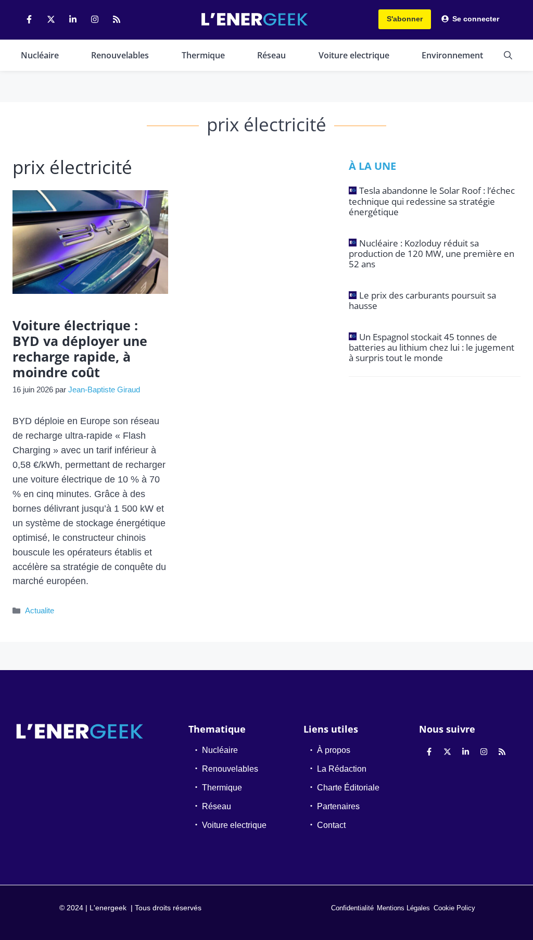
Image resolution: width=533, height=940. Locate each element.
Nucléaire (40, 55)
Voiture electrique (354, 55)
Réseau (271, 55)
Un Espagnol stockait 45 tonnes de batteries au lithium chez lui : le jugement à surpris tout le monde (431, 347)
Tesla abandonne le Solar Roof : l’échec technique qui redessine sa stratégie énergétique (432, 201)
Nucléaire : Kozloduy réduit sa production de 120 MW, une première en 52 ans (431, 253)
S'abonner (405, 19)
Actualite (39, 610)
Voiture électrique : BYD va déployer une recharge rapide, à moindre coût (79, 348)
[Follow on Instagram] (94, 19)
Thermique (203, 55)
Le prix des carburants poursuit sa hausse (422, 300)
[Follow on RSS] (116, 19)
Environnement (452, 55)
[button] (508, 55)
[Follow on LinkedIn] (73, 19)
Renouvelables (120, 55)
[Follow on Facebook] (29, 19)
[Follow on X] (51, 19)
